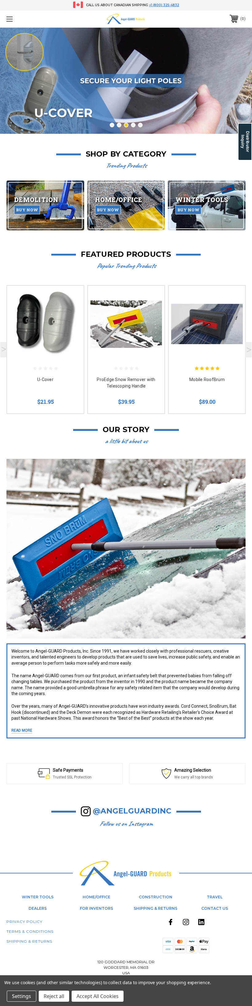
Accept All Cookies (98, 996)
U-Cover (45, 379)
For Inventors (96, 908)
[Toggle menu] (30, 18)
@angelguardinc (132, 810)
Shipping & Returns (155, 908)
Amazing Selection (109, 770)
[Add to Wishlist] (71, 312)
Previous (3, 349)
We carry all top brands (110, 777)
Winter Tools (37, 897)
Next (249, 349)
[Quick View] (71, 298)
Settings (21, 996)
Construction (155, 897)
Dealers (38, 908)
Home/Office (96, 897)
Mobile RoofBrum (207, 379)
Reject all (54, 996)
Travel (214, 897)
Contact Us (214, 908)
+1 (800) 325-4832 (164, 5)
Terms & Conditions (29, 931)
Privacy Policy (24, 921)
